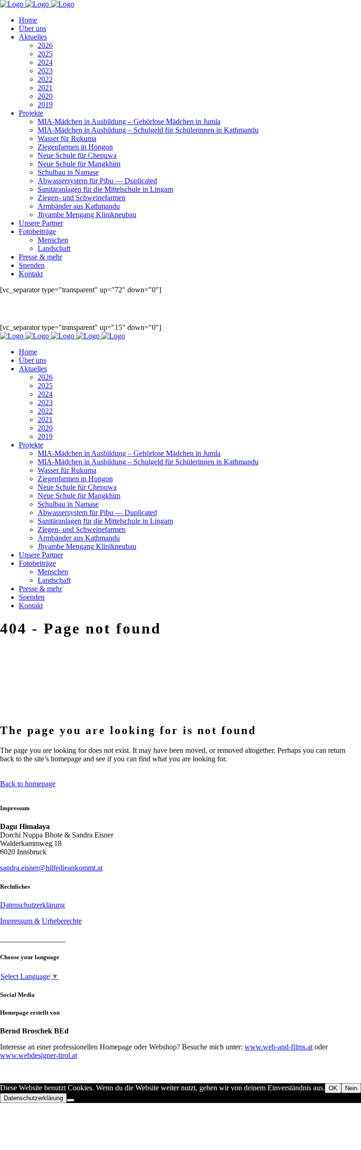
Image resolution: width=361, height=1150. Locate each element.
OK (333, 1088)
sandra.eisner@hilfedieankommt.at (51, 868)
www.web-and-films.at (278, 1047)
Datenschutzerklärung (32, 905)
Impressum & (20, 921)
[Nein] (70, 1100)
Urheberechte (62, 921)
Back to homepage (27, 784)
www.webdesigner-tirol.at (38, 1055)
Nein (351, 1088)
